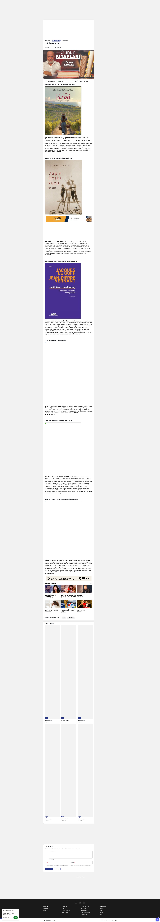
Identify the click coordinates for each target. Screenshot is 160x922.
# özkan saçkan (71, 617)
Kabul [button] (15, 917)
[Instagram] (84, 902)
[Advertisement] (80, 9)
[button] (106, 920)
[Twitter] (80, 902)
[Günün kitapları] (52, 674)
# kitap (63, 617)
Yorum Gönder (49, 869)
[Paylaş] (116, 920)
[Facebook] (76, 902)
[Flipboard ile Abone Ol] (60, 81)
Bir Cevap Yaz (49, 846)
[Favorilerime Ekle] (91, 81)
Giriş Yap (57, 869)
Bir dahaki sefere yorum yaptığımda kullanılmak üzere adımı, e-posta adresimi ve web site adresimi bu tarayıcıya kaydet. (69, 865)
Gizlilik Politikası (6, 917)
